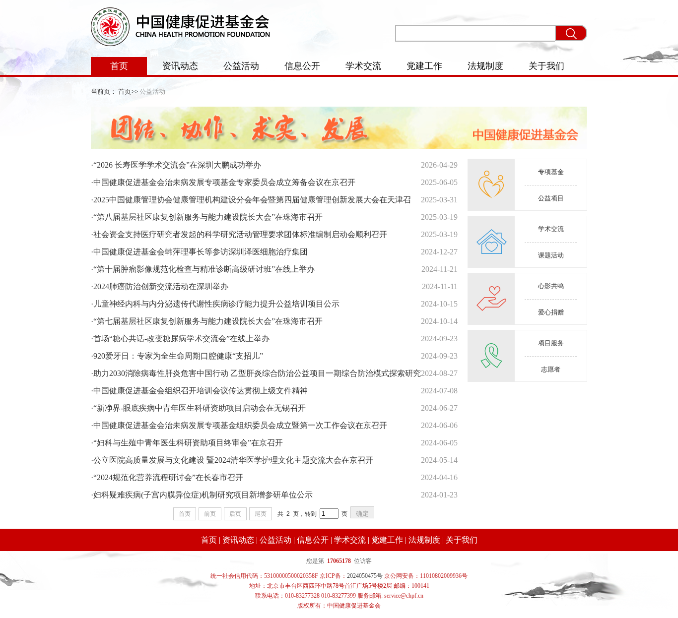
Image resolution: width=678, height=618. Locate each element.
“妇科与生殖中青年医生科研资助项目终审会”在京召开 (187, 442)
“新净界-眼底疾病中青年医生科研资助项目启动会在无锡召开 (198, 408)
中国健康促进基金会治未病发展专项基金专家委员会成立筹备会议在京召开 (223, 182)
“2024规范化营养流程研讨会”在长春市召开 (167, 477)
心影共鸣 (551, 286)
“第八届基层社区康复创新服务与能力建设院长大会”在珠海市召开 (207, 217)
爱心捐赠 (551, 312)
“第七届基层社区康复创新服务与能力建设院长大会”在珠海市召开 (207, 321)
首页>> (128, 91)
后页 (235, 513)
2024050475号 (365, 575)
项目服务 (551, 343)
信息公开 (302, 66)
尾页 (261, 513)
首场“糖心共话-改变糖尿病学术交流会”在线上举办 (180, 338)
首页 (119, 66)
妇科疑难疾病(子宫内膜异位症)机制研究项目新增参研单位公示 (202, 495)
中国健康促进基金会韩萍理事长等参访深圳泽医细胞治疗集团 (199, 251)
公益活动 (241, 66)
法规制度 (485, 66)
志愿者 (550, 369)
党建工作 (424, 66)
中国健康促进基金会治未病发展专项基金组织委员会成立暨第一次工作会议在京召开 (239, 425)
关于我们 (546, 66)
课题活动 (551, 255)
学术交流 (363, 66)
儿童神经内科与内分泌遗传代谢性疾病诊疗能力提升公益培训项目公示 (215, 304)
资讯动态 (180, 66)
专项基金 (551, 172)
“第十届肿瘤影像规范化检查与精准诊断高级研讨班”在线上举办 (203, 269)
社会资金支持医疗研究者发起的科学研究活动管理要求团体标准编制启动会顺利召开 (239, 234)
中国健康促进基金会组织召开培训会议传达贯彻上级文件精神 (199, 390)
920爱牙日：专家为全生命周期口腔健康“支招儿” (177, 356)
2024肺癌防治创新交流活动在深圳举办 (159, 286)
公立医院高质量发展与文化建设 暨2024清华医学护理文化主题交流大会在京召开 (232, 460)
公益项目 (551, 198)
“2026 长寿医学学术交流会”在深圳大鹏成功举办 (176, 165)
